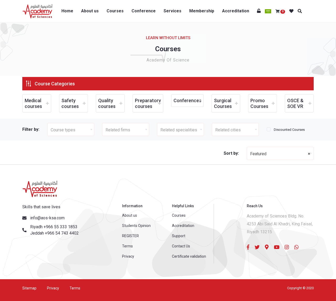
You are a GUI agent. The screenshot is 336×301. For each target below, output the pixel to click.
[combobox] (70, 129)
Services (172, 10)
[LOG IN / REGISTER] (259, 11)
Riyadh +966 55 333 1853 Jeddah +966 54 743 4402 (54, 230)
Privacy (128, 256)
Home (67, 10)
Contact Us (181, 246)
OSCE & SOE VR (295, 103)
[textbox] (71, 129)
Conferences (187, 100)
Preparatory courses (148, 103)
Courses (115, 10)
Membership (201, 10)
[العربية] (268, 11)
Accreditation (235, 10)
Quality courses (107, 103)
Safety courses (70, 103)
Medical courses (33, 103)
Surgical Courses (223, 103)
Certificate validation (189, 256)
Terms (127, 246)
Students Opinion (136, 226)
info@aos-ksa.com (47, 217)
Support (178, 236)
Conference (144, 10)
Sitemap (29, 288)
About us (90, 10)
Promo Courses (259, 103)
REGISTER (130, 236)
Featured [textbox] (280, 153)
